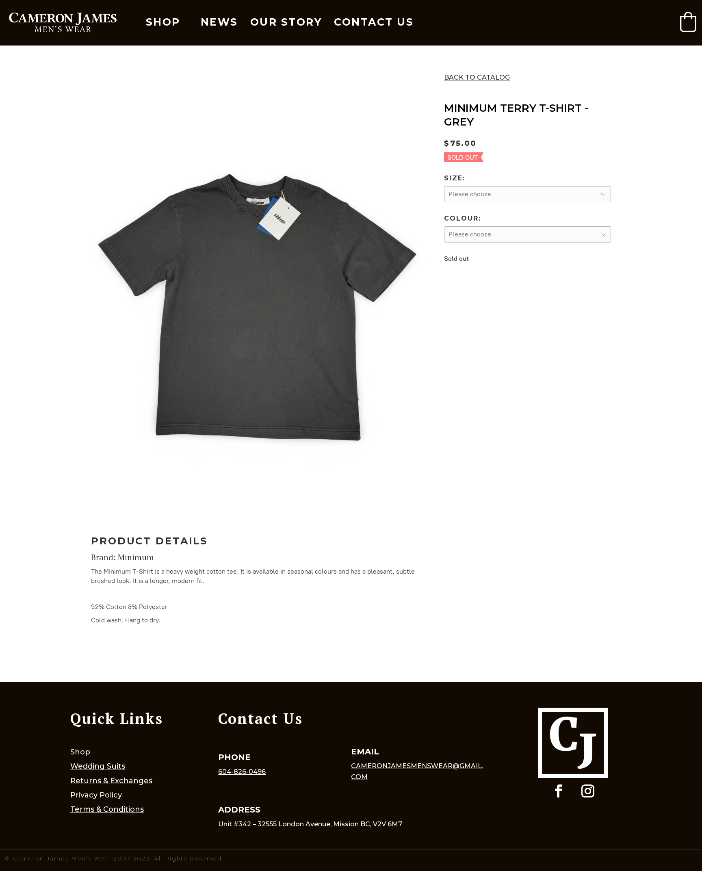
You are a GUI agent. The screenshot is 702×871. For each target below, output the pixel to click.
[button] (688, 22)
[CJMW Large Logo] (63, 23)
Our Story (286, 22)
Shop (163, 22)
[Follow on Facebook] (559, 791)
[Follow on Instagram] (588, 791)
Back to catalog (477, 77)
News (219, 22)
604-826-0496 (242, 772)
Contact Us (374, 22)
